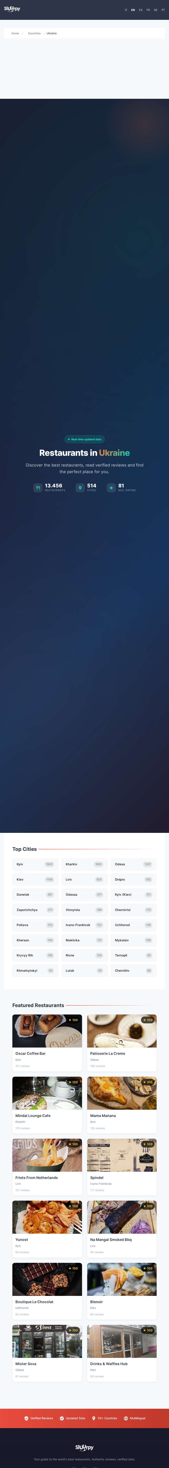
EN (133, 10)
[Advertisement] (84, 70)
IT (126, 10)
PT (163, 10)
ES (140, 10)
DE (155, 10)
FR (148, 10)
